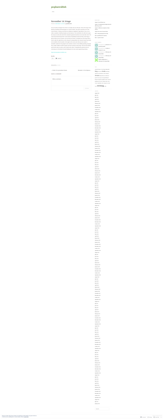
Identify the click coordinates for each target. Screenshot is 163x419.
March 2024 (97, 144)
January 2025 (97, 123)
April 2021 (97, 213)
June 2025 (96, 115)
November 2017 (98, 295)
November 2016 (98, 319)
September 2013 (98, 397)
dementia (107, 73)
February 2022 (97, 193)
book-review (100, 71)
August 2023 (97, 158)
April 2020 (97, 236)
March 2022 (97, 191)
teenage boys (105, 83)
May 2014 (97, 381)
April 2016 (97, 334)
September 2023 (98, 156)
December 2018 (98, 268)
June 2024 (96, 138)
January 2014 (97, 389)
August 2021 (97, 205)
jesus (102, 77)
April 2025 (97, 117)
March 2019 (97, 262)
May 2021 (97, 211)
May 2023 (97, 164)
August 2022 (97, 181)
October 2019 (97, 248)
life (108, 77)
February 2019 (97, 264)
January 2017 (97, 315)
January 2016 (97, 340)
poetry (101, 81)
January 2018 (97, 291)
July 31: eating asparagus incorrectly (101, 33)
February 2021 (97, 215)
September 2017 (98, 299)
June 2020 (96, 232)
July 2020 (96, 230)
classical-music (100, 73)
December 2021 (98, 197)
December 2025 (98, 107)
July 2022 (96, 183)
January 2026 (97, 105)
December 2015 (98, 342)
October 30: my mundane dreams (59, 70)
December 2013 (98, 391)
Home (53, 11)
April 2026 (97, 99)
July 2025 (96, 113)
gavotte (96, 77)
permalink (58, 65)
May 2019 (97, 258)
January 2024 (97, 148)
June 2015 (96, 354)
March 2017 (97, 311)
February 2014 (97, 387)
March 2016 (97, 336)
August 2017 (97, 301)
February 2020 (97, 240)
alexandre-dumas (97, 69)
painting (96, 81)
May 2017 (97, 307)
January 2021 (97, 217)
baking (106, 69)
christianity (107, 71)
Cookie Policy (26, 416)
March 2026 (97, 101)
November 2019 (98, 246)
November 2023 (98, 152)
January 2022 (97, 195)
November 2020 (98, 221)
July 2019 (96, 254)
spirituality (99, 83)
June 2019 (96, 256)
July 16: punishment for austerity (101, 35)
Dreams (97, 75)
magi (99, 79)
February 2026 (97, 103)
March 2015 (97, 360)
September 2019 (98, 250)
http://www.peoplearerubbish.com (58, 52)
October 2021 (97, 201)
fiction (103, 75)
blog (96, 71)
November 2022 (98, 174)
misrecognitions (102, 79)
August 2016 (97, 326)
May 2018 (97, 283)
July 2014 (96, 377)
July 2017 (96, 303)
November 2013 (98, 393)
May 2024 (97, 140)
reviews (96, 83)
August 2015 (97, 350)
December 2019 (98, 244)
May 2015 (97, 356)
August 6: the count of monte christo (101, 31)
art (101, 69)
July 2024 (96, 136)
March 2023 (97, 168)
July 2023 (96, 160)
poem (99, 81)
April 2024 (97, 142)
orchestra (109, 79)
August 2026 (97, 93)
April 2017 (97, 309)
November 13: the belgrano (84, 70)
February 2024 (97, 146)
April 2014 (97, 383)
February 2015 (97, 362)
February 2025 (97, 121)
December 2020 (98, 219)
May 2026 (97, 97)
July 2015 (96, 352)
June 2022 (96, 185)
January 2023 (97, 172)
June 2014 (96, 379)
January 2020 (97, 242)
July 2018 (96, 279)
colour (104, 73)
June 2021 (96, 209)
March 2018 (97, 287)
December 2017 (98, 293)
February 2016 (97, 338)
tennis (109, 83)
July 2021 (96, 207)
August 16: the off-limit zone (100, 22)
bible (108, 69)
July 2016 (96, 328)
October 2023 (97, 154)
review (108, 81)
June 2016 (96, 330)
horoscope (99, 77)
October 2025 (97, 109)
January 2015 (97, 364)
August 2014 (97, 375)
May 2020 (97, 234)
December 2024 (98, 125)
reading (103, 81)
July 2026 (96, 95)
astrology (103, 69)
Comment (87, 88)
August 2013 (97, 399)
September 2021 (98, 203)
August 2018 (97, 277)
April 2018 (97, 285)
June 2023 (96, 162)
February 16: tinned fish (104, 61)
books (104, 71)
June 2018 (96, 281)
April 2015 (97, 358)
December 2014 (98, 366)
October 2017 (97, 297)
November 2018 (98, 270)
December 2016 (98, 317)
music (106, 79)
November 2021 (98, 199)
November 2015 (98, 344)
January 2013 (97, 403)
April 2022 (97, 189)
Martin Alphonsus (103, 59)
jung (104, 77)
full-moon (107, 75)
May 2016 (97, 332)
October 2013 (97, 395)
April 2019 (97, 260)
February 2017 (97, 313)
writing (100, 86)
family (101, 75)
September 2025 (98, 111)
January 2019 (97, 266)
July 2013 (96, 401)
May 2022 (97, 187)
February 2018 (97, 289)
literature (96, 79)
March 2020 (97, 238)
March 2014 (97, 385)
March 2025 (97, 119)
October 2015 (97, 346)
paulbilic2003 (69, 23)
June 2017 (96, 305)
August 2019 (97, 252)
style (102, 83)
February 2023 (97, 170)
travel (96, 86)
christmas (96, 73)
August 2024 (97, 134)
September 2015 (98, 348)
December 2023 (98, 150)
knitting (106, 77)
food (105, 75)
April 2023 (97, 166)
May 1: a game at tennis (99, 37)
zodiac (105, 86)
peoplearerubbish (58, 7)
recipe (106, 81)
